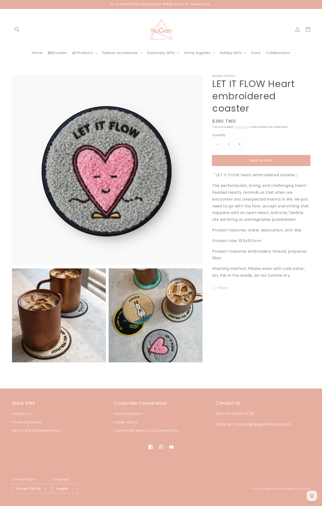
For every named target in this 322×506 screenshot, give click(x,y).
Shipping (242, 127)
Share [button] (223, 287)
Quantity (219, 135)
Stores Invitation (128, 413)
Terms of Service (27, 422)
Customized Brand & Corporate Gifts (146, 430)
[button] (17, 29)
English (62, 488)
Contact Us (22, 413)
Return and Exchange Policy (36, 430)
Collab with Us (126, 422)
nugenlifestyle (273, 488)
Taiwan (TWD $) (28, 488)
